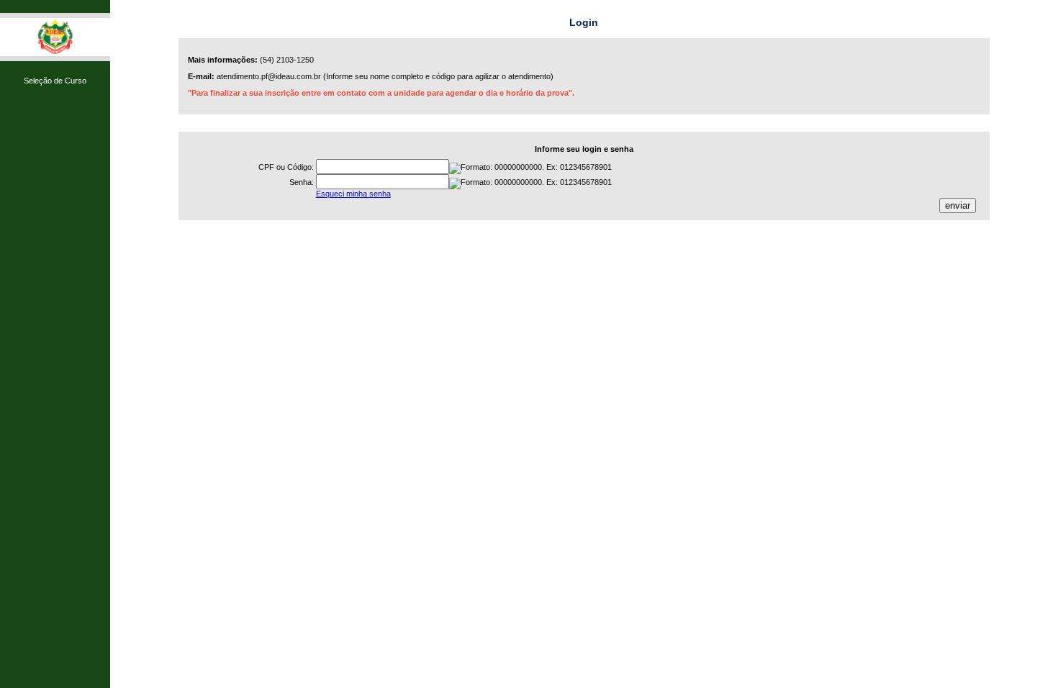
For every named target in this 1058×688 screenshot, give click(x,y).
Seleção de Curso (55, 80)
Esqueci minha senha (353, 193)
